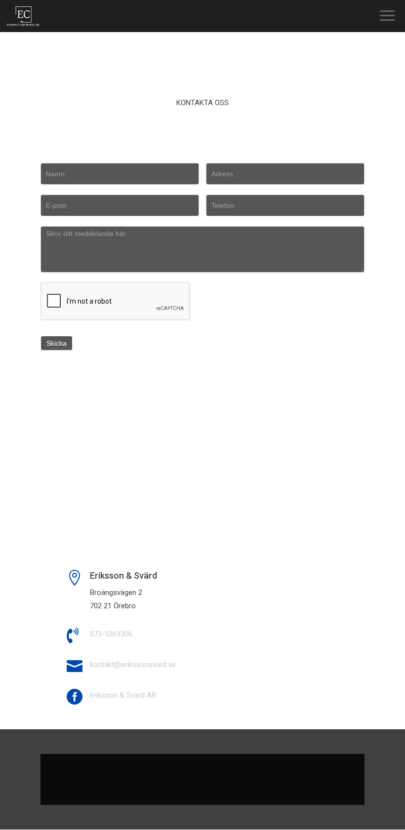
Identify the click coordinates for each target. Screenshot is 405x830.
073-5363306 (111, 634)
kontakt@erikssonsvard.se (133, 664)
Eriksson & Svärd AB (123, 695)
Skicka (56, 343)
